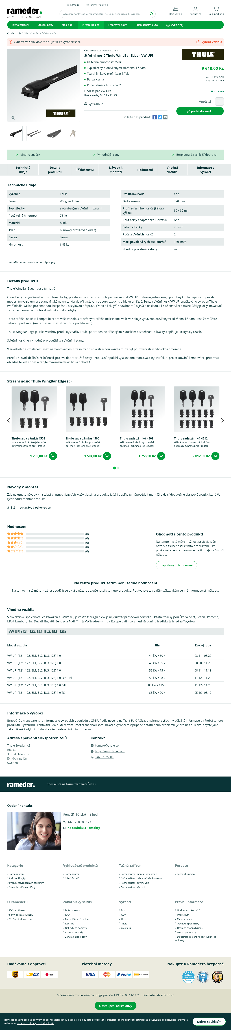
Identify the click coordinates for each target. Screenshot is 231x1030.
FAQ (67, 914)
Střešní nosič (72, 878)
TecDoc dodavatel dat (20, 919)
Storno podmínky (186, 932)
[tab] (14, 134)
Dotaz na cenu (72, 910)
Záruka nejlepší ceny (76, 936)
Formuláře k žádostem (77, 919)
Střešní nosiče (90, 25)
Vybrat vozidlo (211, 42)
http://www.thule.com (110, 751)
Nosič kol (67, 25)
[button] (195, 10)
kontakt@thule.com (108, 745)
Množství (205, 102)
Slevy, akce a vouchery (21, 914)
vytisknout (96, 104)
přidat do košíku (202, 111)
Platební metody (74, 932)
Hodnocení (145, 170)
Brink (124, 910)
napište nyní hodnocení (176, 565)
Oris (123, 919)
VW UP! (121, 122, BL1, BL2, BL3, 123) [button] (37, 631)
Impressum (183, 914)
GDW (124, 914)
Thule (124, 923)
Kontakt (69, 923)
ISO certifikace (17, 910)
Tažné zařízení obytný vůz (135, 882)
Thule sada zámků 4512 (191, 438)
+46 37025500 (104, 757)
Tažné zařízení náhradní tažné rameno (141, 878)
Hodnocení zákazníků (188, 910)
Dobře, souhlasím (209, 1022)
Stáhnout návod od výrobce (31, 507)
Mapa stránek (184, 919)
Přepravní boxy (117, 25)
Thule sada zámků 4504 (28, 438)
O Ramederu (17, 902)
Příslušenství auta (147, 25)
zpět (11, 33)
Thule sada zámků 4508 (136, 438)
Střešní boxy (45, 25)
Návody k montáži (116, 170)
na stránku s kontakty (84, 828)
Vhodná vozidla (172, 170)
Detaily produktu (55, 170)
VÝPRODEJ (177, 25)
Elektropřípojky (17, 878)
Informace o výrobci (205, 170)
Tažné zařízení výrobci (133, 887)
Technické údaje (23, 170)
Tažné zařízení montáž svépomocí (139, 874)
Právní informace (189, 902)
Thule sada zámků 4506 (82, 438)
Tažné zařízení (72, 874)
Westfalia (126, 928)
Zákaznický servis (77, 902)
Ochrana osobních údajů (190, 928)
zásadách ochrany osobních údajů (35, 1023)
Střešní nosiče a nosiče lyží (23, 887)
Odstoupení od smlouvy (115, 1006)
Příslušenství (85, 170)
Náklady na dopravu (76, 928)
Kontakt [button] (74, 4)
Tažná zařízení (20, 25)
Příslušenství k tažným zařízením (26, 882)
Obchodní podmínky (188, 923)
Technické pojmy (186, 874)
